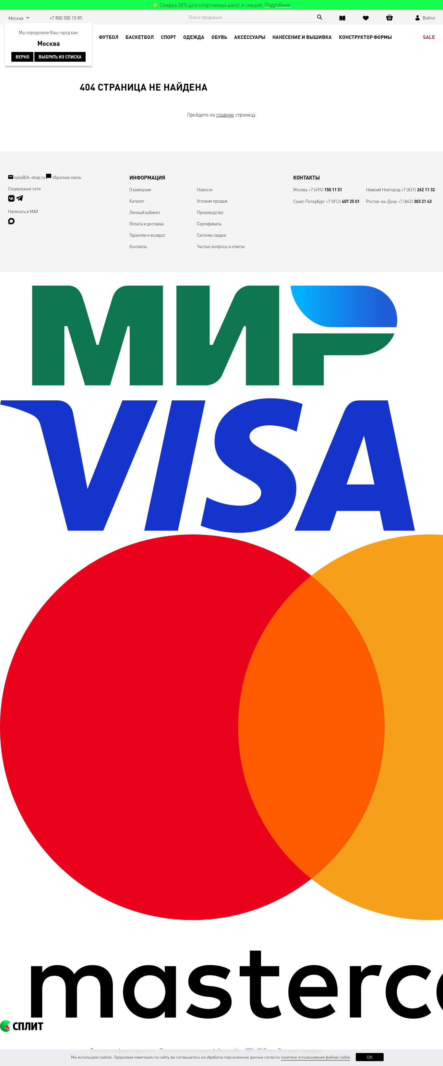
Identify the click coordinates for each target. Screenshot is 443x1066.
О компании (140, 189)
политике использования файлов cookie (315, 1057)
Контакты (138, 246)
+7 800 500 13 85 (66, 17)
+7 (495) (325, 189)
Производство (210, 212)
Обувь (219, 37)
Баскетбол (140, 37)
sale (429, 37)
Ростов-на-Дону (381, 201)
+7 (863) (415, 201)
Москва (300, 189)
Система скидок (211, 235)
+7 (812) (343, 201)
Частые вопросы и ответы (221, 246)
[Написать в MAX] (11, 222)
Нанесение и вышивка (302, 37)
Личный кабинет (144, 212)
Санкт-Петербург (309, 201)
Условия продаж (212, 201)
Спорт (168, 37)
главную (225, 114)
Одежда (193, 37)
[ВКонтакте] (12, 200)
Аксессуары (249, 37)
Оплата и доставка (146, 223)
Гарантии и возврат (147, 235)
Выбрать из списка (60, 56)
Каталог (136, 201)
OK (370, 1057)
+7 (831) (418, 189)
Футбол (108, 37)
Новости (204, 189)
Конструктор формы (365, 37)
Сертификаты (209, 223)
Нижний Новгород (383, 189)
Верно (22, 56)
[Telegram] (19, 200)
